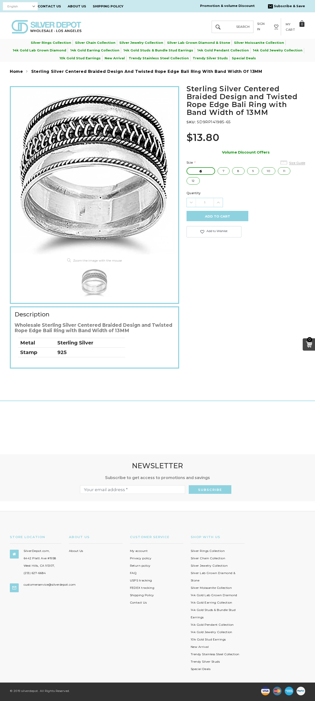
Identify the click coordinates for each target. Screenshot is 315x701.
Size (191, 162)
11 (284, 171)
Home (16, 71)
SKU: (191, 122)
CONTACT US (49, 6)
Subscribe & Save (289, 6)
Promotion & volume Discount (227, 6)
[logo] (46, 26)
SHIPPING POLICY (108, 6)
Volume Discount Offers (246, 152)
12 (193, 181)
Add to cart (217, 216)
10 (268, 171)
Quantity (194, 193)
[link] (94, 282)
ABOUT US (77, 6)
